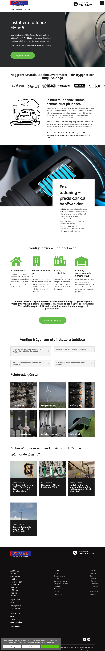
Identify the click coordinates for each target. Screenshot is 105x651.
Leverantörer (94, 584)
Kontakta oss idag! (52, 320)
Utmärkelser (94, 586)
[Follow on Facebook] (84, 639)
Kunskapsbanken (18, 482)
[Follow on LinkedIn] (88, 639)
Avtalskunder (94, 591)
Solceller (56, 579)
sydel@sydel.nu (16, 622)
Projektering (58, 594)
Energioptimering (59, 576)
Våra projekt (94, 573)
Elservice (56, 573)
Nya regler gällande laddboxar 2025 (51, 486)
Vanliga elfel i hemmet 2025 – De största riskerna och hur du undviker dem (24, 488)
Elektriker (93, 576)
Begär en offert (23, 55)
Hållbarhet (93, 581)
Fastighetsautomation (61, 584)
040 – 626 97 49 (86, 553)
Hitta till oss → (15, 626)
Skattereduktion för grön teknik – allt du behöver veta (22, 529)
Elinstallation (58, 586)
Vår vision (93, 579)
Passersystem (58, 589)
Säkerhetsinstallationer (61, 581)
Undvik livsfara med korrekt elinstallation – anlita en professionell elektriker (81, 488)
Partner (92, 589)
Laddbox (56, 591)
